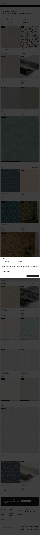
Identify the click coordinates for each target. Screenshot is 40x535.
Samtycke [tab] (7, 261)
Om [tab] (33, 261)
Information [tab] (20, 261)
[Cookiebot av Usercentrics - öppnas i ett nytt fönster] (34, 258)
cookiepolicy (8, 271)
